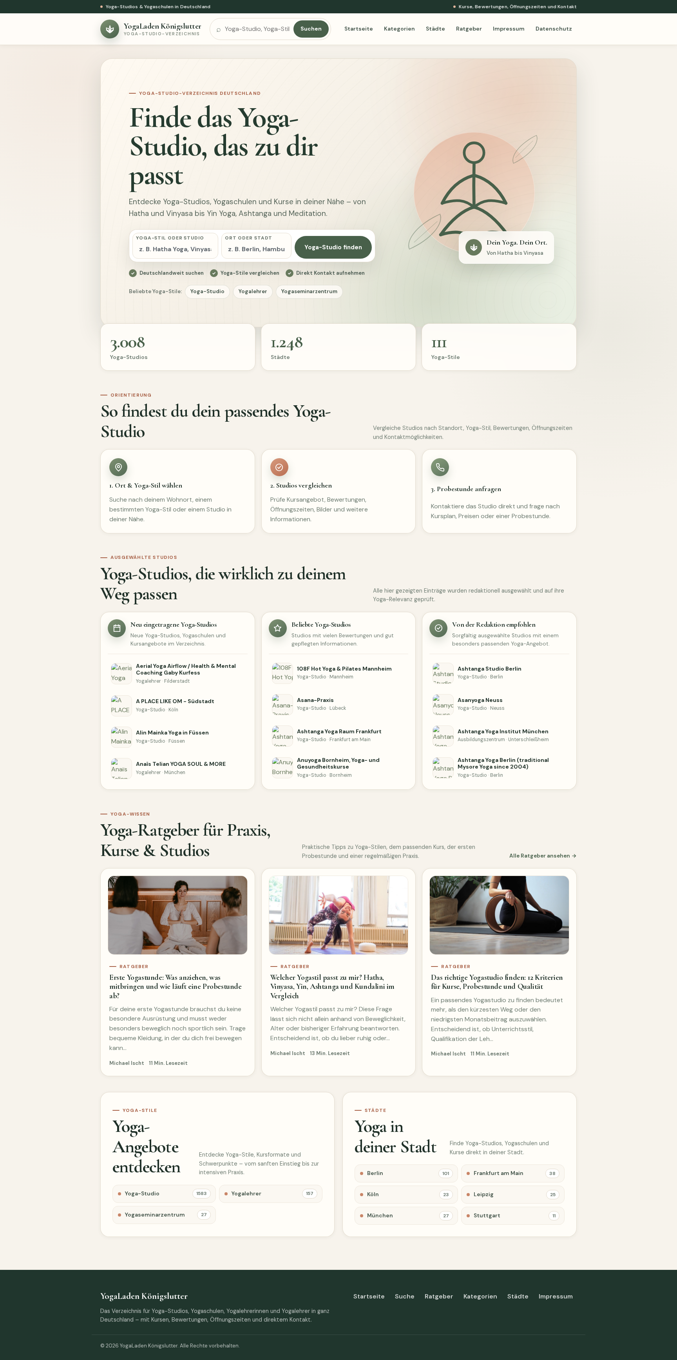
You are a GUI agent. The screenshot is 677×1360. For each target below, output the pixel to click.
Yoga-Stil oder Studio (170, 238)
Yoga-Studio (207, 291)
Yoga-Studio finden (333, 247)
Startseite (358, 28)
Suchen (311, 28)
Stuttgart (515, 1215)
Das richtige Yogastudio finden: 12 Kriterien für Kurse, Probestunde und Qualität (497, 982)
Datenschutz (554, 28)
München (408, 1215)
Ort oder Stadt (249, 238)
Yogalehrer (253, 291)
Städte (435, 28)
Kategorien (399, 28)
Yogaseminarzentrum (309, 291)
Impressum (509, 28)
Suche (405, 1296)
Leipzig (515, 1194)
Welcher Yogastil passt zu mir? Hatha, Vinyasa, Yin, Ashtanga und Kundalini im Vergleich (332, 986)
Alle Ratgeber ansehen (539, 855)
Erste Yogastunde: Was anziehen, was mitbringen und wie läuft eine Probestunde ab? (175, 986)
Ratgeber (469, 28)
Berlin (408, 1173)
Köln (408, 1194)
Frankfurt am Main (515, 1173)
